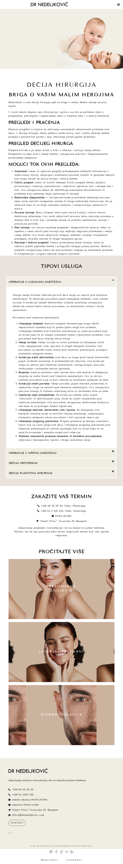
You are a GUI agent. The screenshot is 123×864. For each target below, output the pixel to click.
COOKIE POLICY (74, 860)
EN (10, 833)
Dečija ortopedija (23, 463)
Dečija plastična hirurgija (30, 473)
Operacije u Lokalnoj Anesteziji (35, 281)
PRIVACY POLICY (49, 860)
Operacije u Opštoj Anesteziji (33, 453)
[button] (118, 4)
